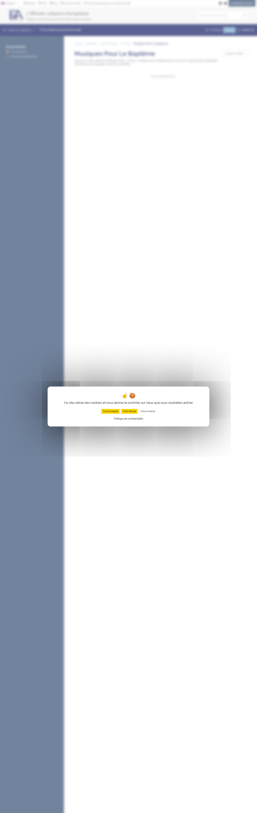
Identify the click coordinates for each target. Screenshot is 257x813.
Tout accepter (110, 411)
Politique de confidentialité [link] (128, 418)
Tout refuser (129, 411)
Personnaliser (148, 411)
